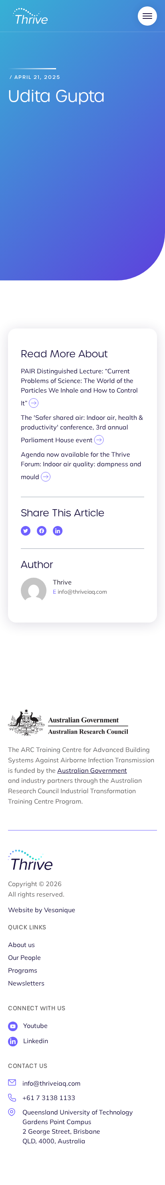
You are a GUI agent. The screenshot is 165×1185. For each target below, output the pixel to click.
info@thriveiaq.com (51, 1084)
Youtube (35, 1026)
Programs (22, 971)
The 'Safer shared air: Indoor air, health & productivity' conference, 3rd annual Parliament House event (82, 429)
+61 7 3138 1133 (48, 1098)
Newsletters (26, 984)
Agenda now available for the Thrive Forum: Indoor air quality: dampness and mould (81, 466)
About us (21, 945)
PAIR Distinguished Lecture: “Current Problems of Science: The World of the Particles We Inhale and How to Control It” (79, 388)
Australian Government (92, 771)
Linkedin (35, 1041)
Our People (24, 958)
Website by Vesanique (41, 910)
